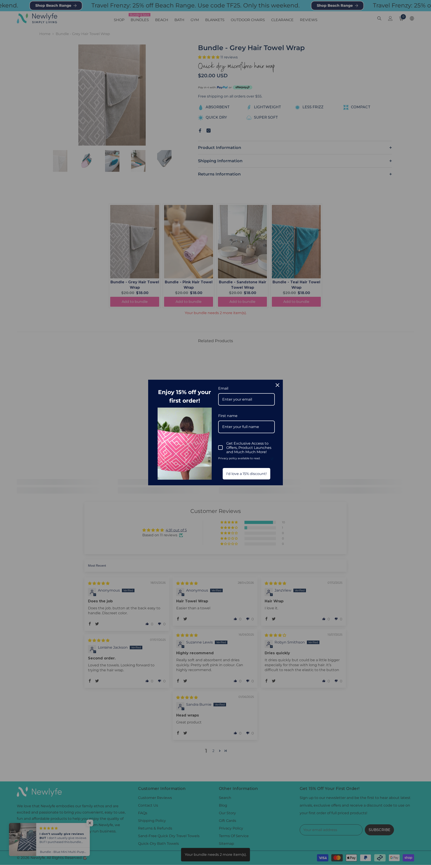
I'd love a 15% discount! (246, 474)
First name (227, 416)
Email (223, 388)
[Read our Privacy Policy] (272, 458)
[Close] (277, 385)
